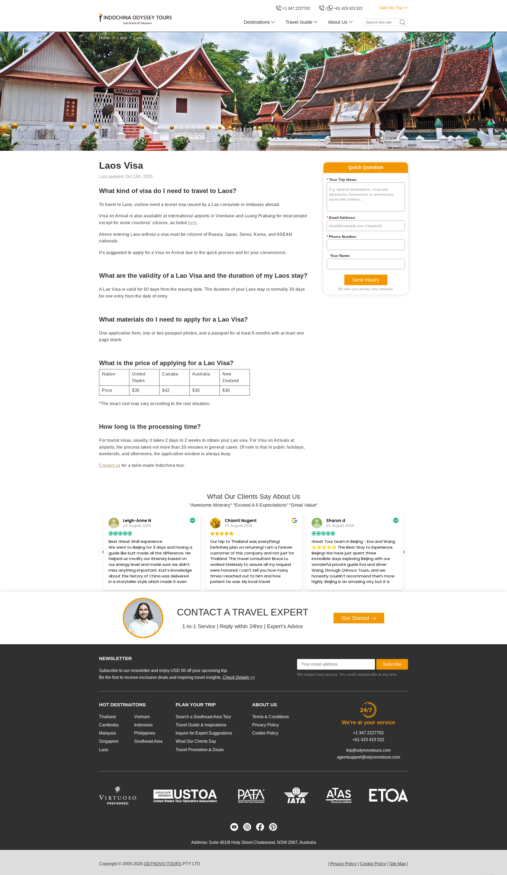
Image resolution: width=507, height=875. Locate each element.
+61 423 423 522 (368, 739)
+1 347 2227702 (368, 733)
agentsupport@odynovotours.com (368, 757)
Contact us (109, 465)
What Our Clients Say (196, 741)
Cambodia (109, 725)
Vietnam (142, 716)
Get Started (356, 618)
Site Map (397, 864)
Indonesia (143, 725)
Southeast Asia (148, 741)
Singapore (109, 741)
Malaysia (107, 733)
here (192, 222)
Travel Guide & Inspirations (201, 725)
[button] (404, 552)
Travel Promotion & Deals (200, 749)
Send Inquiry (366, 280)
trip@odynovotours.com (368, 750)
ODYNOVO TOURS (163, 864)
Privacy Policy (265, 725)
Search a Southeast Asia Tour (203, 716)
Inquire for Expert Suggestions (204, 733)
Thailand (107, 716)
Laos (103, 749)
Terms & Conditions (270, 716)
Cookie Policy (265, 733)
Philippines (144, 733)
